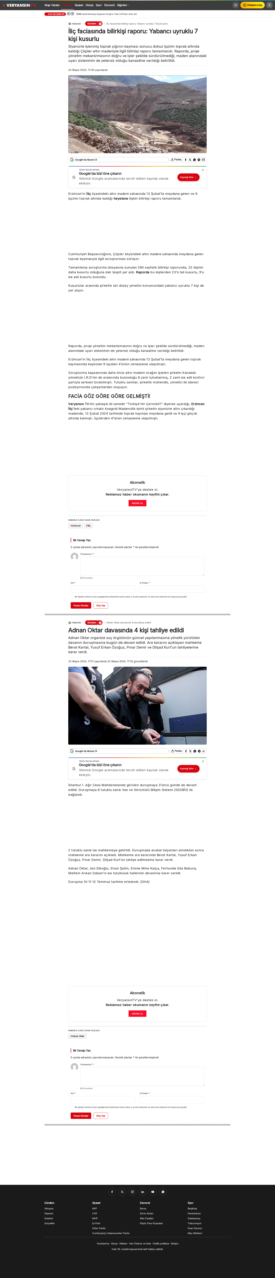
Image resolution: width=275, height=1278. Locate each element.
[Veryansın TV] (19, 5)
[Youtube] (153, 1192)
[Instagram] (132, 1192)
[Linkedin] (142, 1192)
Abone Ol (137, 503)
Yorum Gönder (80, 605)
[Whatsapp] (163, 1192)
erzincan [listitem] (76, 525)
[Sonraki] (72, 14)
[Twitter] (122, 1192)
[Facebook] (112, 1192)
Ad (73, 583)
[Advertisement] (137, 227)
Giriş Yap (100, 605)
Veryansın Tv (78, 404)
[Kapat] (203, 170)
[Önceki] (69, 14)
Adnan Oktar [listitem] (77, 1036)
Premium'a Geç (254, 5)
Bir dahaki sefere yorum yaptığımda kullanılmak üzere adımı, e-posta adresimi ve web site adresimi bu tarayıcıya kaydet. (131, 597)
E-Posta (145, 583)
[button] (100, 23)
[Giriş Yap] (269, 5)
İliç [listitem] (88, 525)
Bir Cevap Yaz (82, 540)
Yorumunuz (87, 554)
